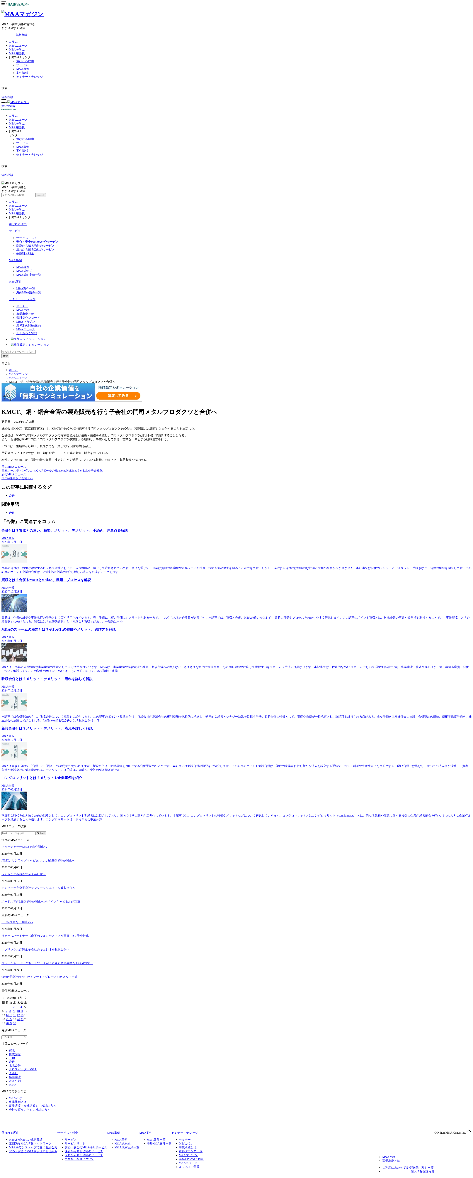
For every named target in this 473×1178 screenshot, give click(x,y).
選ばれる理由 (25, 61)
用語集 (17, 127)
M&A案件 (15, 281)
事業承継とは (25, 313)
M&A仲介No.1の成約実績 (25, 1139)
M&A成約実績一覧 (28, 274)
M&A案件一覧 (25, 288)
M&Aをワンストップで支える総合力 (33, 1147)
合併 (12, 495)
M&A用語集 (17, 53)
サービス (22, 65)
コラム (13, 41)
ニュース (18, 119)
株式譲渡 (15, 1054)
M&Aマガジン (25, 321)
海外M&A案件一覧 (28, 292)
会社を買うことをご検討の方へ (29, 1109)
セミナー (22, 306)
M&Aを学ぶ (17, 49)
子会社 (13, 1073)
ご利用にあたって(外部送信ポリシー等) (408, 1167)
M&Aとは (22, 310)
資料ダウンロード (28, 317)
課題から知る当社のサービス (35, 245)
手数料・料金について (79, 1159)
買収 (12, 1050)
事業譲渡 (15, 1077)
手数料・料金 (25, 253)
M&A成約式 (24, 270)
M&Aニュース (18, 45)
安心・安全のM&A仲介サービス (37, 241)
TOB (12, 1058)
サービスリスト (26, 237)
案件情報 (22, 72)
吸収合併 (15, 1065)
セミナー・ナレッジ (29, 76)
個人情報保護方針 (422, 1171)
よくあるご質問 (26, 333)
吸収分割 (15, 1081)
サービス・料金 (67, 1132)
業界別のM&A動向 (28, 325)
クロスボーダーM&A (23, 1069)
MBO (12, 1084)
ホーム (13, 370)
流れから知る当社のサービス (35, 249)
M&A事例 (22, 68)
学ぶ (17, 123)
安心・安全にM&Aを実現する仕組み (33, 1151)
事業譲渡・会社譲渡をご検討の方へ (32, 1105)
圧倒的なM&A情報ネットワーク (30, 1143)
